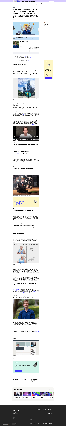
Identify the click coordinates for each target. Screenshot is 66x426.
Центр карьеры (39, 410)
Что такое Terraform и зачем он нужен (44, 397)
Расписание (44, 411)
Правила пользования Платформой (47, 423)
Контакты (38, 412)
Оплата (38, 423)
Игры (30, 413)
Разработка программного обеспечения (19, 201)
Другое (31, 419)
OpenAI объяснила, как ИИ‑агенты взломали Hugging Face (25, 379)
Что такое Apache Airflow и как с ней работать (35, 397)
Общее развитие (32, 416)
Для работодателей (50, 413)
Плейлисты (44, 410)
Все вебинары (44, 409)
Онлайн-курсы (39, 3)
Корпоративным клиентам (50, 411)
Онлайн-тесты (39, 416)
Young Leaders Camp (34, 98)
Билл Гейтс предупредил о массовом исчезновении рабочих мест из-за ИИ (34, 379)
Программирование (32, 409)
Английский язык (32, 418)
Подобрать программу (17, 204)
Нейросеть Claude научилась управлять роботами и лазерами (16, 379)
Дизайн (31, 410)
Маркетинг (31, 411)
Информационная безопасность (18, 203)
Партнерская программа (49, 409)
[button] (49, 389)
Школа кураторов (38, 414)
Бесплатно (38, 415)
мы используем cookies (5, 424)
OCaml (31, 57)
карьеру (28, 60)
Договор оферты (32, 423)
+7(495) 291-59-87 (16, 410)
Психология (31, 415)
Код (13, 7)
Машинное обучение (17, 202)
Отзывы (38, 411)
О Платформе (38, 409)
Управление (31, 412)
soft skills (23, 114)
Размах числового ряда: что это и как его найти (26, 397)
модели (26, 56)
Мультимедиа (32, 414)
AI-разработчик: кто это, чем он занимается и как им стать (17, 397)
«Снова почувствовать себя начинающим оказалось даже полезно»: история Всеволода (53, 397)
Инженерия (31, 417)
